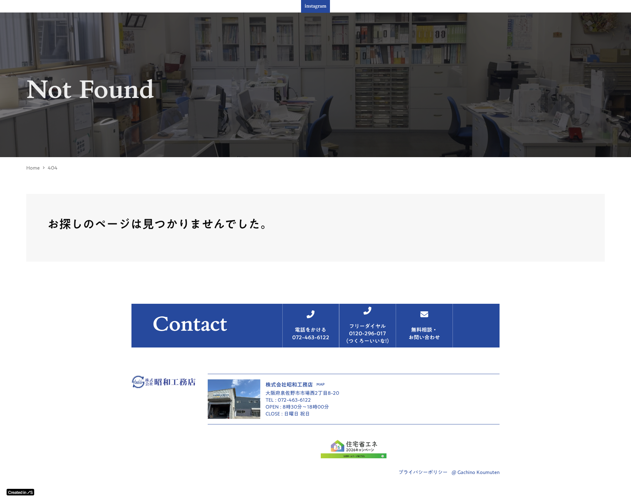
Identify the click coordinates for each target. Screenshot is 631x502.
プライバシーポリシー (423, 472)
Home (33, 167)
